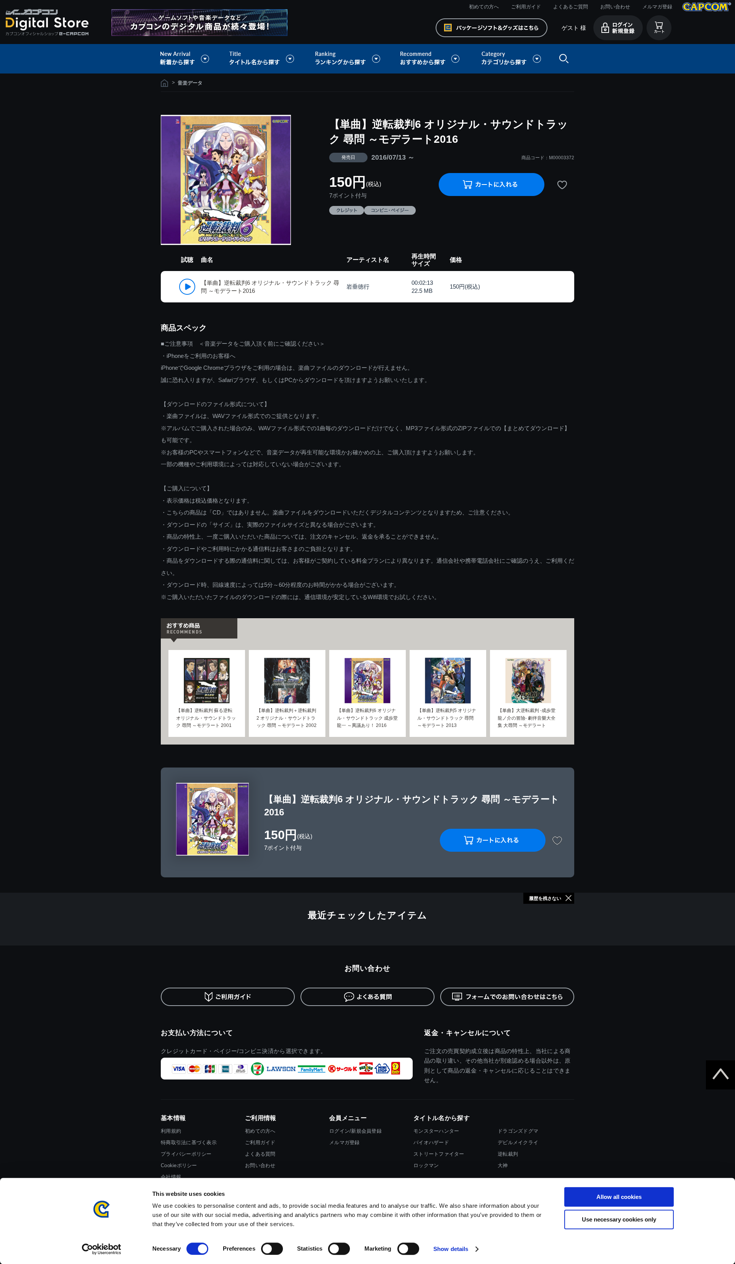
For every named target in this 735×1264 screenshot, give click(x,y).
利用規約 (171, 1131)
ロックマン (426, 1165)
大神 (503, 1165)
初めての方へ (484, 7)
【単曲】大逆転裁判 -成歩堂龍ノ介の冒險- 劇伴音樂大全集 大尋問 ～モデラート (526, 718)
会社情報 (171, 1177)
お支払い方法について (197, 1033)
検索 (562, 58)
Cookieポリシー (179, 1165)
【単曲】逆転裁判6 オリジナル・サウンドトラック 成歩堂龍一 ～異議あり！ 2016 (367, 718)
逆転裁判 (508, 1154)
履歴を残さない (545, 898)
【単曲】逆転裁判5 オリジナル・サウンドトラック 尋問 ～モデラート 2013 (446, 718)
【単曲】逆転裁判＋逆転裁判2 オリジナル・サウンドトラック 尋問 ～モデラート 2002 (286, 718)
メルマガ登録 (657, 7)
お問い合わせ (615, 7)
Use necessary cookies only (619, 1219)
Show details (450, 1249)
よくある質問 (260, 1154)
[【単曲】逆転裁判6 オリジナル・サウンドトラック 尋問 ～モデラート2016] (226, 180)
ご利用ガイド (526, 7)
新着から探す (190, 58)
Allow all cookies (619, 1197)
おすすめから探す (431, 58)
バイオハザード (431, 1142)
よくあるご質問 (570, 7)
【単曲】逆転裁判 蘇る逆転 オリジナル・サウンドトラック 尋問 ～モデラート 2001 (206, 718)
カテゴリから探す (511, 58)
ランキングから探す (348, 58)
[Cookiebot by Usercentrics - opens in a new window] (101, 1249)
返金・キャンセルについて (467, 1033)
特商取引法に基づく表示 (189, 1142)
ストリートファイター (438, 1154)
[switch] (272, 1249)
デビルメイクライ (518, 1142)
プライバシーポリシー (186, 1154)
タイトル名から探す (262, 58)
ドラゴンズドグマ (518, 1131)
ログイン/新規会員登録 (355, 1131)
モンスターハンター (436, 1131)
